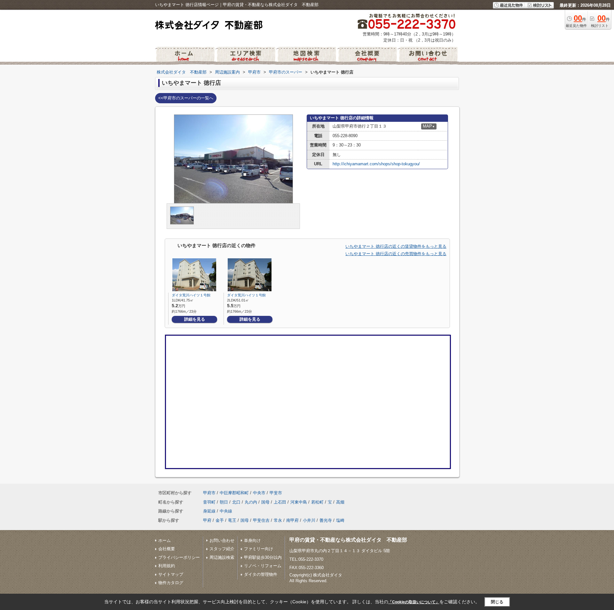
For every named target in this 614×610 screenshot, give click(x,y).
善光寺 (325, 520)
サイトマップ (170, 574)
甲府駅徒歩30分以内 (263, 557)
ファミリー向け (258, 548)
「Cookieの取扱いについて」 (413, 602)
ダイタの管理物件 (260, 574)
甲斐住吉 (261, 520)
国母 (265, 502)
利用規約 (166, 565)
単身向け (252, 540)
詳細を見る (194, 319)
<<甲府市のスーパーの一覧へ (185, 98)
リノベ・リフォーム (262, 565)
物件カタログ (170, 582)
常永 (278, 520)
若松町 (317, 502)
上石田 (280, 502)
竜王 (232, 520)
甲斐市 (276, 492)
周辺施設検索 (221, 557)
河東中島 (298, 502)
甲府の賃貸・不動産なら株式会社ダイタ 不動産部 (348, 540)
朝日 (224, 502)
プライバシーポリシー (179, 557)
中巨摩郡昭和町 (234, 492)
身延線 (209, 511)
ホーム (164, 540)
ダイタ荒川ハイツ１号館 (191, 295)
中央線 (226, 511)
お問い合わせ (221, 540)
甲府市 (209, 492)
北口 (236, 502)
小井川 (309, 520)
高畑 (340, 502)
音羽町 (209, 502)
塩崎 (340, 520)
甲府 (207, 520)
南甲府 (292, 520)
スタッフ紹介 (221, 548)
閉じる (497, 601)
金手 (220, 520)
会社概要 (166, 548)
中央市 (259, 492)
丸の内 (251, 502)
